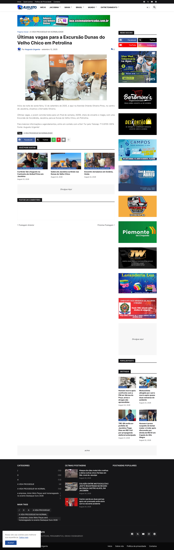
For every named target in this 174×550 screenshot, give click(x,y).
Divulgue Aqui (66, 189)
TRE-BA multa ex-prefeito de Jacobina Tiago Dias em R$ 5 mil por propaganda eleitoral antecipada (127, 429)
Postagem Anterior (26, 225)
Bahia (67, 7)
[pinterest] (156, 2)
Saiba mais (23, 537)
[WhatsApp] (53, 140)
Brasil (79, 7)
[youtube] (152, 2)
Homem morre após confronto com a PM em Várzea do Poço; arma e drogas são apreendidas (127, 396)
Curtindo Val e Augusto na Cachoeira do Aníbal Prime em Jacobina (30, 174)
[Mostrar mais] (68, 140)
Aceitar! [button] (11, 543)
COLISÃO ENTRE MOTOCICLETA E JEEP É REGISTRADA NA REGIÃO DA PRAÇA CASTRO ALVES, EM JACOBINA (94, 487)
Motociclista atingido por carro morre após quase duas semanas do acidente (147, 395)
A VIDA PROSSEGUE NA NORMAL (39, 489)
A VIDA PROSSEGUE (39, 484)
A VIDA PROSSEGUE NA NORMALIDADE (46, 32)
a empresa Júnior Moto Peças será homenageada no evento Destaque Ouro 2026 (39, 495)
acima (87, 450)
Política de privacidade (136, 546)
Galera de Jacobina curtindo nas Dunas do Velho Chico (65, 173)
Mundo (91, 7)
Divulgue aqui (137, 339)
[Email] (63, 140)
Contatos (57, 2)
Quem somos (28, 2)
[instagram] (149, 534)
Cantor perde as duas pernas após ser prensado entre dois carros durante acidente (92, 501)
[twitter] (148, 2)
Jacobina (54, 7)
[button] (148, 7)
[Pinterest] (58, 140)
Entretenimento (109, 7)
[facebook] (144, 2)
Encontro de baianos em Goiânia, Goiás (98, 173)
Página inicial (22, 32)
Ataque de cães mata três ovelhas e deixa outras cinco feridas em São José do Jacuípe (93, 472)
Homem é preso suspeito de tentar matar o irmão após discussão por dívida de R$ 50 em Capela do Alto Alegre (147, 430)
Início (19, 2)
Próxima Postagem (105, 225)
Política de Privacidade (43, 2)
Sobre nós (119, 546)
